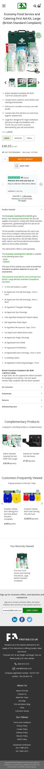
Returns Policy (22, 736)
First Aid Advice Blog (22, 704)
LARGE (6, 138)
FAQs (22, 707)
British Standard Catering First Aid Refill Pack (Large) (10, 456)
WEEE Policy (22, 739)
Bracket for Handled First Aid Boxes (31, 455)
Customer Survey (22, 711)
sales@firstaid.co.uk (24, 668)
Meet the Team (22, 697)
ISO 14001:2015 (22, 751)
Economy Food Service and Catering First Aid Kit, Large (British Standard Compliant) (22, 575)
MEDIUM (18, 138)
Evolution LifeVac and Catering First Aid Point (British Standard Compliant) (11, 514)
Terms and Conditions (22, 722)
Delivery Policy (22, 732)
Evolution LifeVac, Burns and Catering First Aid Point (31, 511)
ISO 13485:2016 (22, 748)
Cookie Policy (22, 729)
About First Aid (22, 691)
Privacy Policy (22, 726)
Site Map (22, 701)
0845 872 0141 (23, 664)
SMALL (29, 138)
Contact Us (22, 694)
